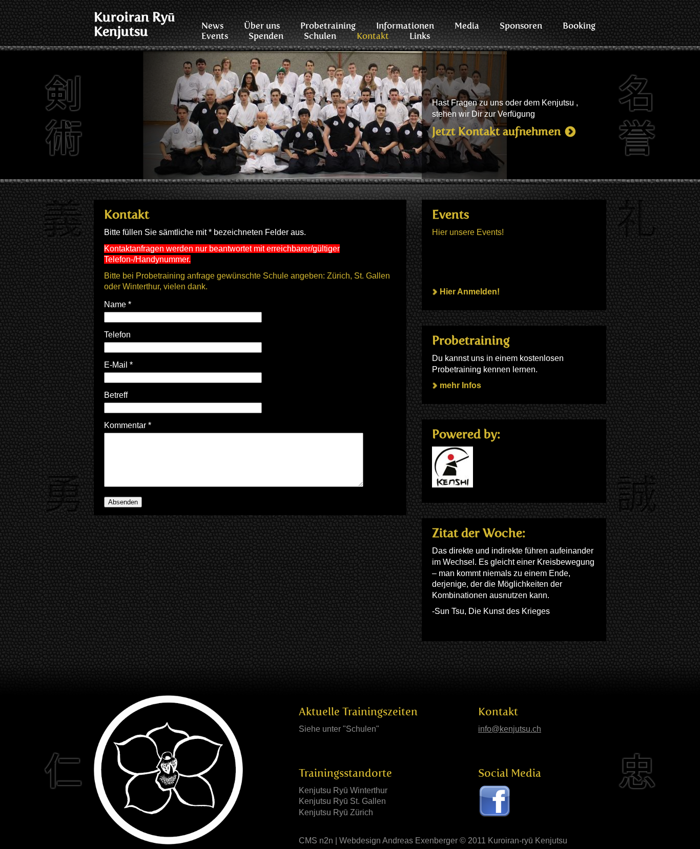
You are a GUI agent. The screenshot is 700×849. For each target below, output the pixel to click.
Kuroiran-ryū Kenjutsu (527, 840)
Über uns (262, 25)
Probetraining (328, 25)
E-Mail (118, 364)
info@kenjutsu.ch (509, 729)
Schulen (320, 36)
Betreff (116, 395)
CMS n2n (316, 840)
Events (214, 36)
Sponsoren (521, 25)
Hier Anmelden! (470, 291)
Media (467, 25)
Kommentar (127, 425)
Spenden (266, 36)
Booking (579, 25)
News (212, 25)
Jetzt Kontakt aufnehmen (496, 131)
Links (419, 36)
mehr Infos (460, 385)
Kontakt (373, 36)
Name (117, 304)
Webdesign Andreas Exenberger (398, 840)
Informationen (405, 25)
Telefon (117, 334)
